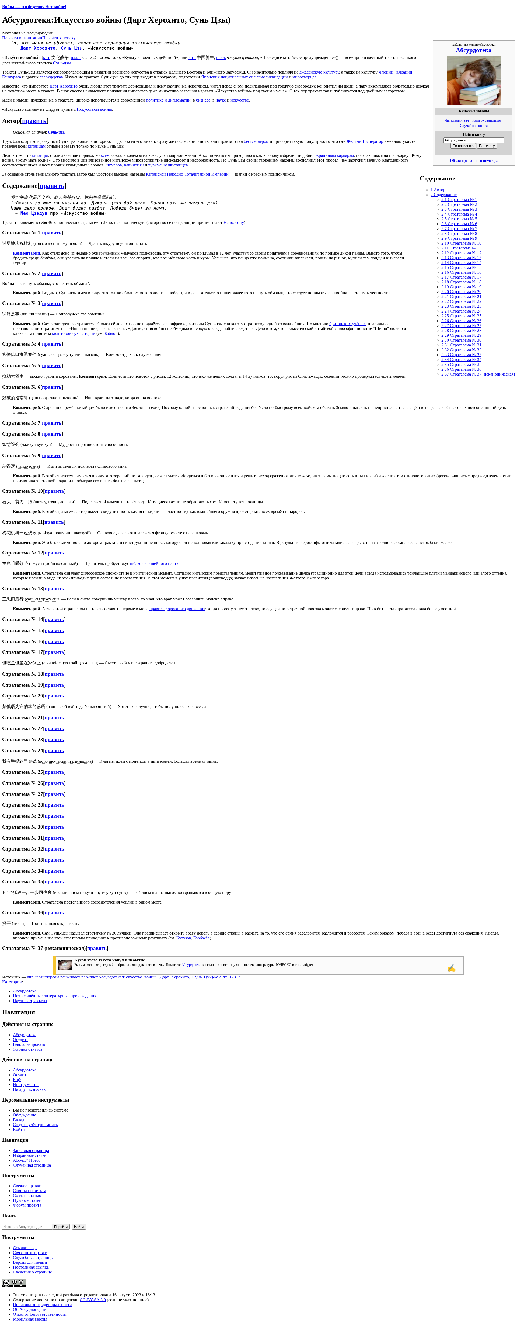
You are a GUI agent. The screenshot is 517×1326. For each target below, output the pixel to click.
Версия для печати (30, 1262)
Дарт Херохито (37, 48)
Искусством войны (94, 109)
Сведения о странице (32, 1272)
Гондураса (11, 77)
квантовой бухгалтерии (73, 333)
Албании (404, 72)
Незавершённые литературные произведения (54, 996)
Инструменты (26, 1084)
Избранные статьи (30, 1155)
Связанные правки (30, 1252)
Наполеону (233, 222)
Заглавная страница (31, 1150)
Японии (386, 72)
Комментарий (26, 253)
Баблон (111, 333)
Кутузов (183, 938)
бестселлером (256, 141)
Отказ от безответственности (40, 1314)
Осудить (20, 1039)
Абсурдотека (474, 50)
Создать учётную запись (35, 1124)
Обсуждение (24, 1115)
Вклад (18, 1119)
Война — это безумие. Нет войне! (34, 6)
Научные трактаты (30, 1000)
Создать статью (27, 1195)
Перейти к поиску (59, 38)
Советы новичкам (29, 1190)
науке (221, 100)
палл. (76, 57)
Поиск (9, 1216)
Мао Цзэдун (33, 213)
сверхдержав (51, 77)
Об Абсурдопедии (29, 1309)
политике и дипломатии (168, 100)
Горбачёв (201, 938)
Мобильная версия (30, 1319)
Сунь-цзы (62, 63)
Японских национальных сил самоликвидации (244, 77)
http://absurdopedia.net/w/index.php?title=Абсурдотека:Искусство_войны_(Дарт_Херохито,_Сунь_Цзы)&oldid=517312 (133, 977)
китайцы (40, 155)
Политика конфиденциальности (42, 1304)
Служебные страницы (33, 1257)
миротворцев (304, 77)
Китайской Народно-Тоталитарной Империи (187, 174)
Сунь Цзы (71, 48)
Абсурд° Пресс (26, 1160)
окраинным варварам (334, 155)
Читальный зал (457, 120)
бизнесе (203, 100)
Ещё (17, 1079)
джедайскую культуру (319, 72)
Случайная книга (474, 125)
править (34, 120)
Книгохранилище (486, 120)
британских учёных (347, 323)
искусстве (239, 100)
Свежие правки (27, 1185)
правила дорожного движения (177, 608)
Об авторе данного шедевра (474, 160)
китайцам (37, 146)
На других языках (29, 1089)
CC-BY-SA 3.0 (93, 1299)
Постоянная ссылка (31, 1267)
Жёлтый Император (365, 141)
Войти (19, 1129)
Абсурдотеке (191, 965)
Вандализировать (29, 1044)
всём (105, 155)
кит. (46, 57)
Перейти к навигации (22, 38)
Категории (12, 982)
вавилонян (134, 165)
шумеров (114, 165)
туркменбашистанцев (168, 165)
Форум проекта (27, 1205)
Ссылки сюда (25, 1247)
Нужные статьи (27, 1200)
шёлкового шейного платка (155, 563)
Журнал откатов (28, 1049)
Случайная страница (32, 1165)
